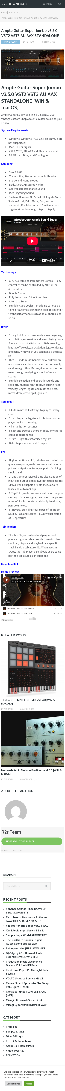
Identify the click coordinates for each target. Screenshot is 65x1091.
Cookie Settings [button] (13, 1083)
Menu (49, 3)
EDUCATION (13, 1055)
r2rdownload (14, 4)
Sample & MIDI (15, 1031)
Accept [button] (29, 1083)
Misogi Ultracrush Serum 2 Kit (24, 1000)
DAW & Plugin (10, 42)
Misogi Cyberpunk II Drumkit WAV (26, 1004)
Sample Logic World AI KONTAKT (26, 935)
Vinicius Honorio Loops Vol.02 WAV (27, 925)
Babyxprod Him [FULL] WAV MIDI (25, 948)
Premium (11, 1026)
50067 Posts (17, 850)
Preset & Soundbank (18, 1041)
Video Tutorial (15, 1050)
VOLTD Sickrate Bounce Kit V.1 (24, 978)
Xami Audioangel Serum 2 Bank (25, 930)
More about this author (20, 841)
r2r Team (30, 42)
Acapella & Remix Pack (20, 1045)
